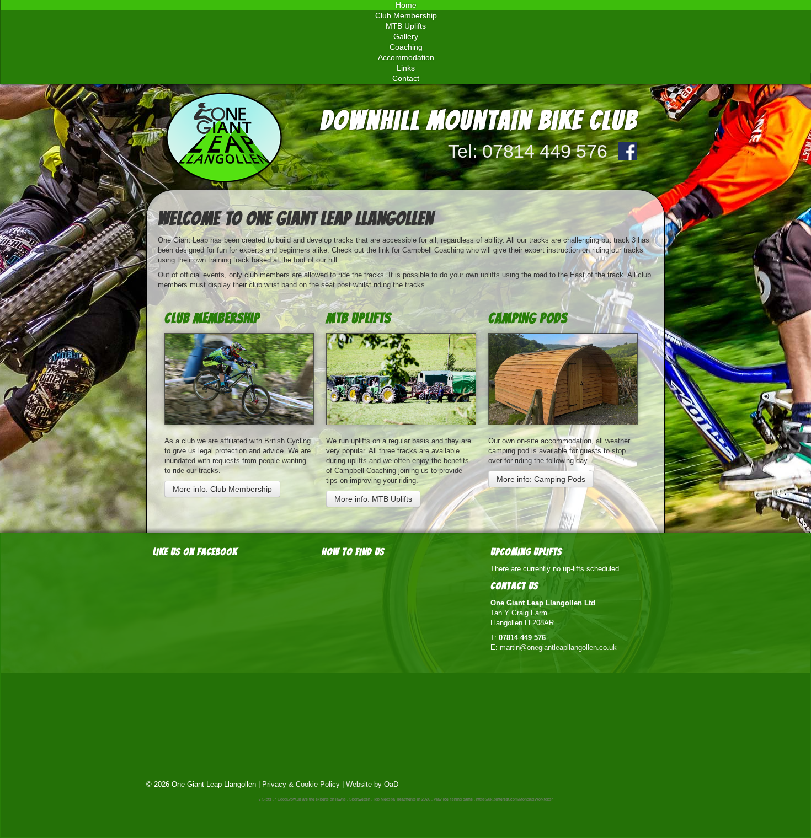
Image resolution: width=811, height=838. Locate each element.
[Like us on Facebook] (627, 151)
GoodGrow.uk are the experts (303, 799)
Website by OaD (372, 784)
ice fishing (452, 799)
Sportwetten (359, 799)
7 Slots (265, 799)
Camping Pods (527, 318)
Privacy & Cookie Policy (301, 784)
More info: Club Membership (222, 489)
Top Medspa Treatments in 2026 (402, 799)
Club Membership (212, 318)
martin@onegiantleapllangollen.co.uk (558, 647)
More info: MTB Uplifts (373, 499)
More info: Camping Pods (541, 479)
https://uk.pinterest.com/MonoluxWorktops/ (514, 799)
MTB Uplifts (358, 318)
